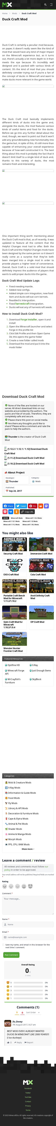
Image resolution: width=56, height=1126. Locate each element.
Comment (7, 893)
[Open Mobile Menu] (51, 4)
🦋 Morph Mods (13, 839)
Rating (5, 881)
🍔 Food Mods (12, 798)
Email (5, 932)
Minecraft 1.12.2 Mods (34, 518)
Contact (28, 1101)
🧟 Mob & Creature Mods (18, 782)
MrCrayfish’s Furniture (13, 681)
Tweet (23, 506)
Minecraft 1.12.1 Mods (11, 521)
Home (4, 13)
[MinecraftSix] (7, 4)
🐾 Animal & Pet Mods (16, 823)
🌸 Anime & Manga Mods (18, 834)
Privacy (28, 1106)
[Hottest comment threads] (22, 1012)
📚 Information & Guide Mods (20, 792)
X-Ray (35, 665)
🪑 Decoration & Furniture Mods (22, 813)
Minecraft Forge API (14, 672)
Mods (14, 13)
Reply (19, 1042)
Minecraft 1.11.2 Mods (11, 524)
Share (10, 506)
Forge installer (29, 319)
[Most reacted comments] (17, 1012)
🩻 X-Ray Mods (12, 787)
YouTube (28, 1097)
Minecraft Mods (17, 518)
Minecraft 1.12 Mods (30, 521)
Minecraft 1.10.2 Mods (31, 524)
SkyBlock (36, 679)
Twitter (28, 1093)
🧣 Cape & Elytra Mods (16, 818)
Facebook (28, 1088)
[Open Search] (45, 4)
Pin (34, 506)
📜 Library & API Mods (16, 808)
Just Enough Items (41, 670)
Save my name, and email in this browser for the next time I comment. (27, 946)
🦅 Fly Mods (11, 803)
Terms (28, 1110)
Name (5, 919)
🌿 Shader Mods (13, 828)
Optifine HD (14, 665)
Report (30, 1042)
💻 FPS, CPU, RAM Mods (17, 844)
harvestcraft (22, 303)
